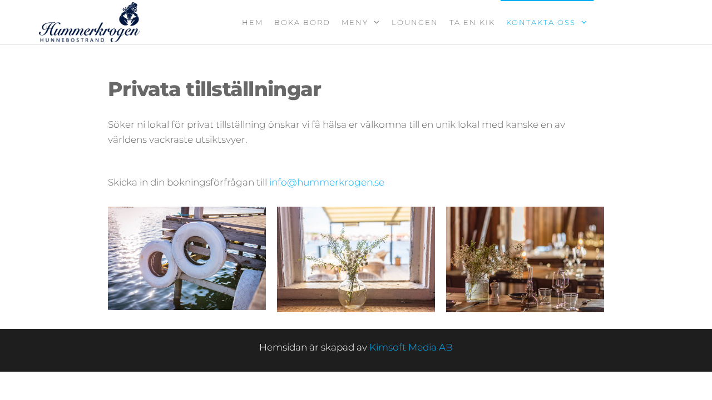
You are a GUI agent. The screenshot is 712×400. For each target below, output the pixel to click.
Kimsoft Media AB (411, 347)
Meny (355, 22)
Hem (252, 22)
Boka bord (302, 22)
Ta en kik (472, 22)
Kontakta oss (541, 22)
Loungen (415, 22)
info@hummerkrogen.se (326, 182)
